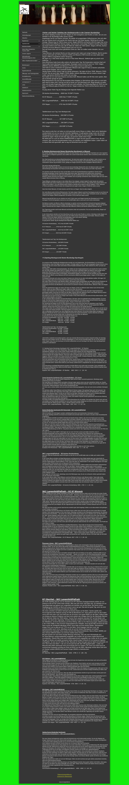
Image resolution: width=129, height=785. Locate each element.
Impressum (25, 93)
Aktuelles (24, 38)
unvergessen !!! (26, 82)
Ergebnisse (31, 41)
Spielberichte (31, 43)
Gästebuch (25, 87)
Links (23, 85)
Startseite (24, 32)
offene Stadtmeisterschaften (31, 61)
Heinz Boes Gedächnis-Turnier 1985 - (28, 50)
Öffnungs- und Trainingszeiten (30, 73)
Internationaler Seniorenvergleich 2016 (28, 57)
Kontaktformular (26, 76)
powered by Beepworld (64, 776)
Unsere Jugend (26, 53)
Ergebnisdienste (26, 70)
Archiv (24, 68)
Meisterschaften (31, 46)
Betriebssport (25, 65)
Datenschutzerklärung (28, 96)
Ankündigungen (26, 35)
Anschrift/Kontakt (26, 79)
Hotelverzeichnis (26, 90)
